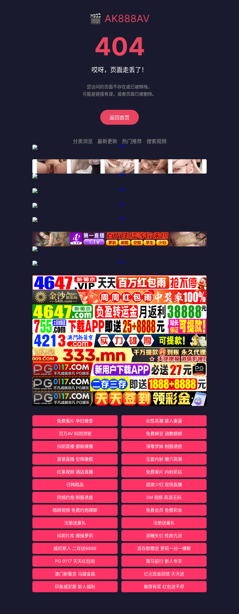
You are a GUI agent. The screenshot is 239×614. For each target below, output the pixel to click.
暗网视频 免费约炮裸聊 (75, 510)
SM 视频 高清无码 (163, 497)
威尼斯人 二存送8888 (75, 548)
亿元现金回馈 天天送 (164, 573)
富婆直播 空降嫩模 (75, 459)
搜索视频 (156, 141)
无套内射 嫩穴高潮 (164, 459)
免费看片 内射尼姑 (164, 471)
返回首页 (119, 117)
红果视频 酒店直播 (75, 471)
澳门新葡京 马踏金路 (75, 573)
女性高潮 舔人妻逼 (164, 420)
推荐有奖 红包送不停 (164, 586)
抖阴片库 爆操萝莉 (75, 535)
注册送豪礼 (75, 522)
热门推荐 (132, 141)
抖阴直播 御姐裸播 (75, 446)
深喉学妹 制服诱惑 (164, 446)
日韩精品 (75, 484)
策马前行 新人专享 (164, 561)
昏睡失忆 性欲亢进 (164, 535)
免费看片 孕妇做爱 (75, 420)
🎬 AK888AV (119, 18)
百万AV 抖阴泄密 (75, 433)
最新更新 (107, 141)
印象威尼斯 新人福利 (75, 586)
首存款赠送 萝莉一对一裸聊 (164, 548)
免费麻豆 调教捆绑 (164, 433)
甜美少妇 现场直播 (164, 484)
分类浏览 (83, 141)
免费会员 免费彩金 (164, 510)
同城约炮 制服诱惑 (75, 497)
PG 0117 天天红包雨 (75, 561)
